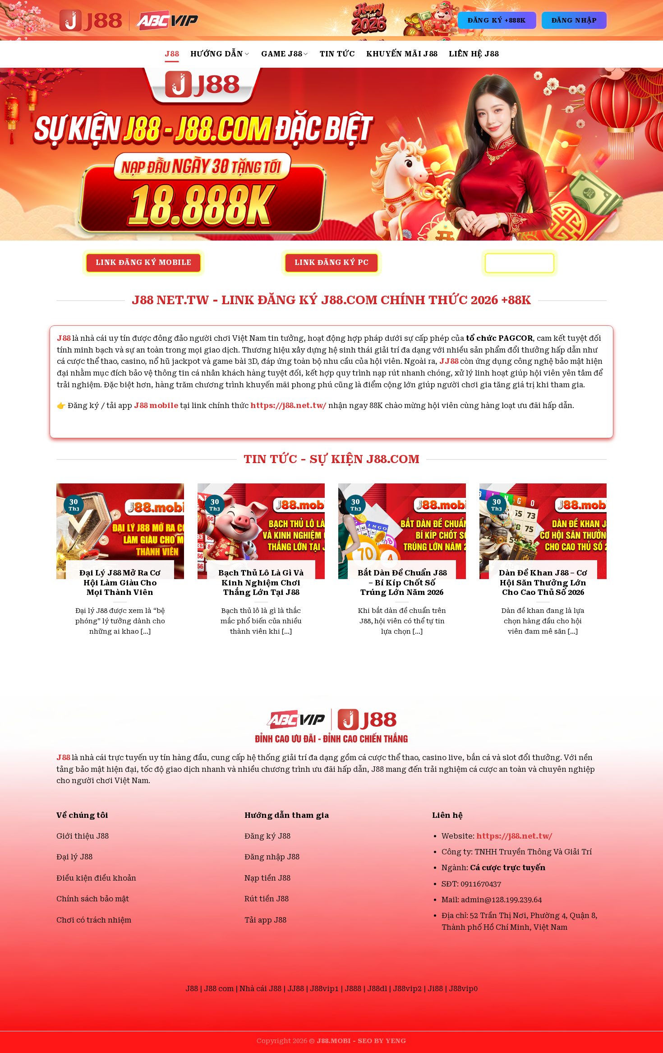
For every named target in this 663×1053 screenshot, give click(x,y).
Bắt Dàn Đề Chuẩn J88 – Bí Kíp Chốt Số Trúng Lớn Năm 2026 (402, 583)
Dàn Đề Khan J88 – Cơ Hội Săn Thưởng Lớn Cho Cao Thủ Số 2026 (543, 583)
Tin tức (337, 54)
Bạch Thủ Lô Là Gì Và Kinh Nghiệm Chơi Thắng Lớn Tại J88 (261, 583)
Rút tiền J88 (266, 899)
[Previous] (54, 574)
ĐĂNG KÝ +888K (497, 20)
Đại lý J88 (74, 857)
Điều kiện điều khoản (96, 878)
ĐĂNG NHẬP (574, 20)
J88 (172, 54)
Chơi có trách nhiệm (93, 920)
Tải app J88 (265, 920)
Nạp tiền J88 (267, 878)
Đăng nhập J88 (271, 857)
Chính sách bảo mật (92, 899)
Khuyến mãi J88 (401, 54)
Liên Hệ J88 (473, 54)
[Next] (608, 574)
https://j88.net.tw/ (288, 405)
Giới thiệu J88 (82, 836)
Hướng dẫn (216, 54)
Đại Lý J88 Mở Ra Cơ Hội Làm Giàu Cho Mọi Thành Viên (120, 583)
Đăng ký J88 (267, 836)
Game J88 (281, 54)
